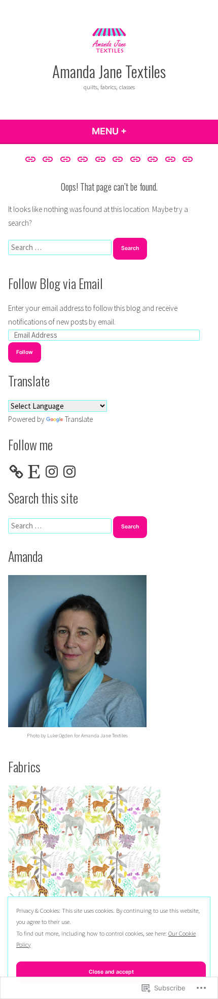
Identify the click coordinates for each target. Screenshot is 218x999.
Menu (136, 131)
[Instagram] (52, 471)
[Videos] (186, 159)
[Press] (153, 159)
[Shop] (135, 159)
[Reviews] (100, 159)
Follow (24, 352)
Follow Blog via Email (55, 283)
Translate (79, 419)
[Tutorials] (170, 159)
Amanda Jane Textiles (109, 71)
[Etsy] (34, 471)
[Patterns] (118, 159)
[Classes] (65, 159)
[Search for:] (60, 247)
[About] (31, 159)
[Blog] (48, 159)
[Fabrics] (83, 159)
